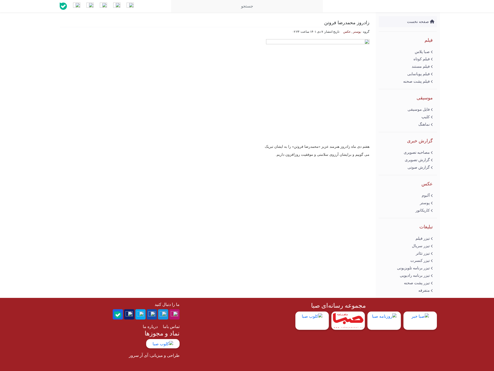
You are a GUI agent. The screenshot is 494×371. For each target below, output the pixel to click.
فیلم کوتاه (421, 59)
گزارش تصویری (417, 160)
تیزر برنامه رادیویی (415, 275)
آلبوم (426, 195)
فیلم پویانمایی (418, 74)
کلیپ (425, 117)
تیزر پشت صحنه (417, 283)
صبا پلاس (422, 52)
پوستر (425, 203)
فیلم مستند (421, 66)
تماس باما (171, 326)
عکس (347, 31)
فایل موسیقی (419, 109)
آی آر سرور (138, 355)
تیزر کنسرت (420, 260)
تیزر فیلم (423, 238)
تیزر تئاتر (423, 253)
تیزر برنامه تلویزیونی (413, 268)
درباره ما (150, 326)
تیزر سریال (421, 246)
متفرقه (424, 290)
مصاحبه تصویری (417, 152)
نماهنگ (424, 124)
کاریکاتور (423, 210)
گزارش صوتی (419, 167)
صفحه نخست (418, 22)
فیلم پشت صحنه (416, 81)
